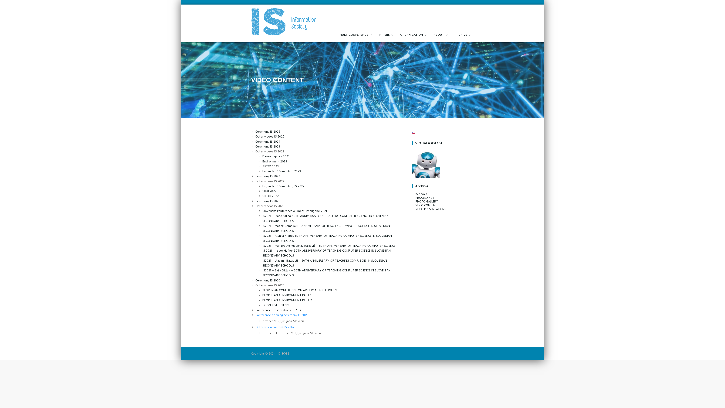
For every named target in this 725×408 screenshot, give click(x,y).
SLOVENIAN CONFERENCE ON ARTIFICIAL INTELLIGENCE (300, 290)
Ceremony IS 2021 (267, 201)
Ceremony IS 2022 (267, 176)
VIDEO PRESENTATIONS (431, 209)
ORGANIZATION (411, 34)
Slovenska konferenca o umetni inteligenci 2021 (294, 211)
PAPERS (384, 34)
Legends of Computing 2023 (281, 171)
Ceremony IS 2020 (267, 280)
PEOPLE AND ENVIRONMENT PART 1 (286, 295)
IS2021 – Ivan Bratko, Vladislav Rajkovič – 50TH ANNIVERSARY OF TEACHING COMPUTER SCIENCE (329, 245)
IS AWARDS (423, 194)
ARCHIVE (461, 34)
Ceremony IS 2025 (267, 131)
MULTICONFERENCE (353, 34)
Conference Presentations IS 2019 (278, 310)
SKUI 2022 (269, 191)
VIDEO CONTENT (426, 205)
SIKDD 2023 (270, 166)
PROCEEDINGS (425, 197)
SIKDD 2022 (270, 196)
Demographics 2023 (276, 156)
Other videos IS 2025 (270, 136)
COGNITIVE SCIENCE (276, 305)
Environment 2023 (274, 161)
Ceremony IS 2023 (267, 146)
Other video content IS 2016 (274, 327)
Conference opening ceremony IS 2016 (281, 315)
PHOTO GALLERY (427, 201)
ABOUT (439, 34)
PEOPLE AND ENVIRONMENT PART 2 (287, 300)
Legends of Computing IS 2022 (283, 186)
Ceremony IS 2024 (267, 141)
